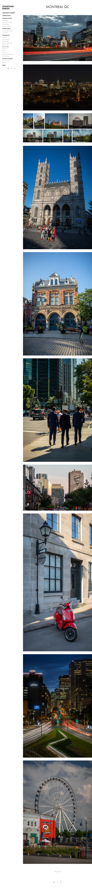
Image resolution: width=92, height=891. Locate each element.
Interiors (4, 37)
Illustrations (5, 32)
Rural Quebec (5, 24)
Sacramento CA (6, 39)
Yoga (3, 50)
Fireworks (4, 48)
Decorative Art (6, 61)
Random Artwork (6, 26)
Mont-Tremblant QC (7, 43)
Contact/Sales (6, 15)
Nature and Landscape (8, 54)
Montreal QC (5, 47)
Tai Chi (4, 52)
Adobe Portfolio (60, 886)
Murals (4, 62)
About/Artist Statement (8, 12)
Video (3, 65)
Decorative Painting (7, 58)
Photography (6, 35)
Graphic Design (6, 28)
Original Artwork (7, 18)
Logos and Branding (7, 31)
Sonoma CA (5, 41)
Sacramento (5, 20)
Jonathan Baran (8, 7)
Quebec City (5, 45)
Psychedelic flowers (7, 22)
